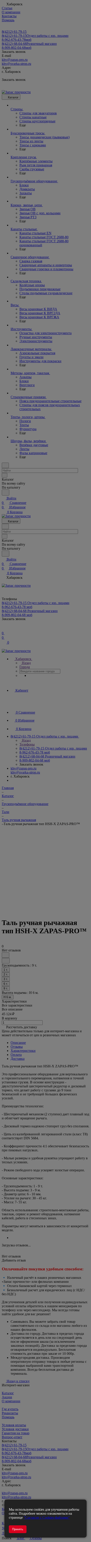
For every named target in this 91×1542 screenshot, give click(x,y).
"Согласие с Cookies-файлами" (47, 1517)
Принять (17, 1529)
